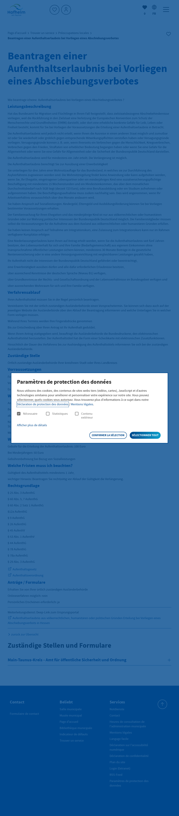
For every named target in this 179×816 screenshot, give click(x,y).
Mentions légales (82, 404)
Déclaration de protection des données (42, 404)
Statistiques (60, 414)
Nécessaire (30, 414)
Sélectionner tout (145, 435)
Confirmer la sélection (108, 435)
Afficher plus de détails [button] (32, 425)
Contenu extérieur (87, 415)
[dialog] (89, 408)
